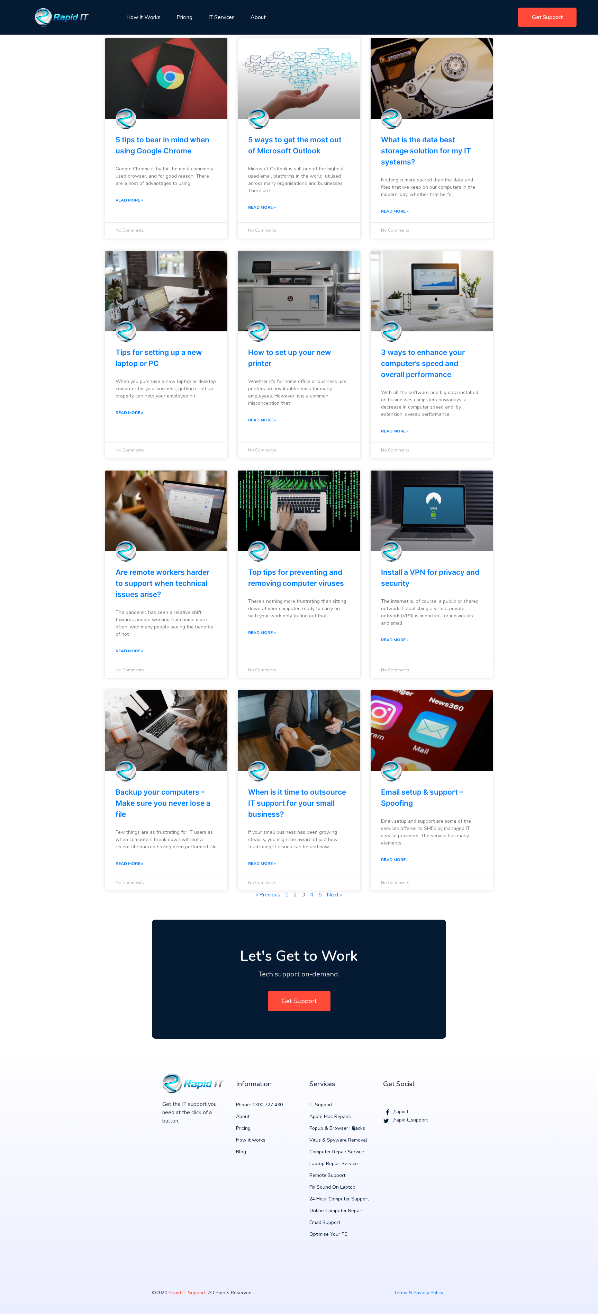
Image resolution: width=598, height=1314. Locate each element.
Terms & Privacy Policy (418, 1292)
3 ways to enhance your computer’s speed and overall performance (423, 363)
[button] (547, 17)
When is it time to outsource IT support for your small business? (297, 803)
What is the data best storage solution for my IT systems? (426, 150)
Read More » (129, 200)
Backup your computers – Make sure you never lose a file (163, 803)
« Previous (267, 895)
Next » (335, 895)
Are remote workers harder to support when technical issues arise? (162, 583)
